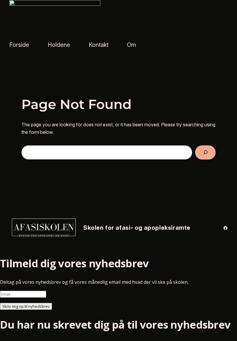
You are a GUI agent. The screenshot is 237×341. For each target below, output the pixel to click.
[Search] (205, 152)
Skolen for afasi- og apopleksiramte (136, 227)
